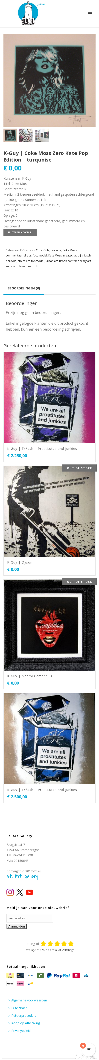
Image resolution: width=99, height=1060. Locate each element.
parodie (11, 261)
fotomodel (40, 255)
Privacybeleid (21, 1030)
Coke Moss (69, 250)
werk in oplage (15, 266)
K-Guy (24, 250)
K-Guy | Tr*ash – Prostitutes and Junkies (42, 448)
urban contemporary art (75, 261)
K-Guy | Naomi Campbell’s (29, 676)
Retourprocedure (24, 1015)
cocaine (56, 250)
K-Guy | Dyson (19, 562)
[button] (86, 42)
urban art (52, 261)
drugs (28, 255)
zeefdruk (32, 266)
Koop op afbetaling (25, 1023)
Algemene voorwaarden (29, 1000)
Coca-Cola (43, 250)
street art (24, 261)
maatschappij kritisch (77, 255)
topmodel (37, 261)
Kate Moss (55, 255)
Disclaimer (19, 1008)
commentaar (14, 255)
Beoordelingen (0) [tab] (24, 288)
